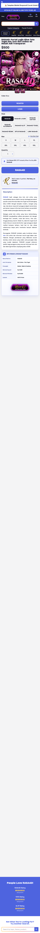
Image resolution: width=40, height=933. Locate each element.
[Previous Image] (3, 72)
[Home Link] (13, 17)
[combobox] (18, 24)
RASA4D (20, 170)
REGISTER (20, 103)
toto (4, 235)
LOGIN (20, 109)
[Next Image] (36, 72)
